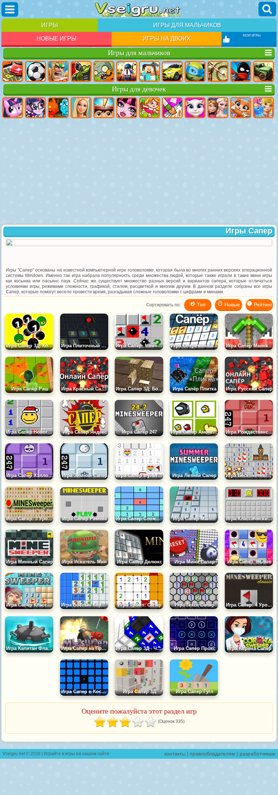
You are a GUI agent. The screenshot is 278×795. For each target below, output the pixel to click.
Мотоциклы (217, 71)
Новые (231, 304)
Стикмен (240, 71)
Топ (200, 304)
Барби (81, 107)
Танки (81, 71)
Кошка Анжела (195, 107)
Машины (172, 71)
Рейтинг (262, 304)
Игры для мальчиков (187, 25)
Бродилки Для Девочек (149, 107)
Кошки (240, 107)
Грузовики (263, 71)
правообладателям (212, 754)
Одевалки (263, 107)
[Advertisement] (139, 172)
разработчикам (257, 754)
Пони (12, 107)
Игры (49, 25)
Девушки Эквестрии (35, 107)
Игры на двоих (167, 39)
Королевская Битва (126, 71)
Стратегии (58, 71)
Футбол (35, 71)
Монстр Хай (126, 107)
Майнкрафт (149, 71)
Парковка (12, 71)
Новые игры (56, 39)
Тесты (103, 107)
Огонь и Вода (58, 107)
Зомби (103, 71)
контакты (174, 754)
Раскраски (172, 107)
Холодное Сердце (217, 107)
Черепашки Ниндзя (195, 71)
